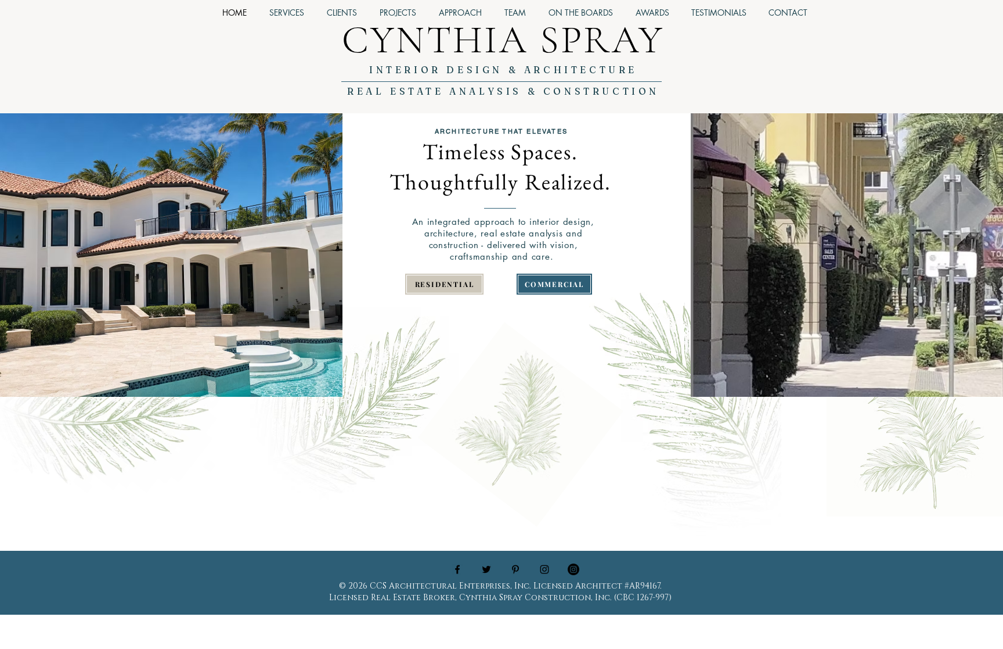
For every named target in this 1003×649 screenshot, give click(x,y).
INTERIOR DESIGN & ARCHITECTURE (503, 70)
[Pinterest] (515, 569)
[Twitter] (486, 569)
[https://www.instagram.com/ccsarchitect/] (544, 569)
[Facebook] (457, 569)
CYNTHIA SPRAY (503, 39)
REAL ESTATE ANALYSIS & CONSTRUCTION (503, 91)
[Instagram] (573, 569)
